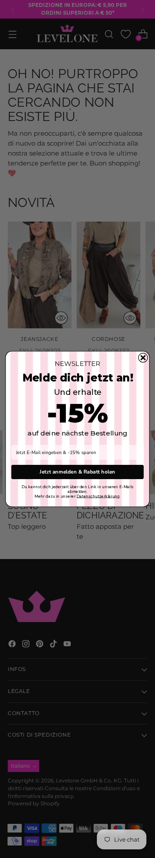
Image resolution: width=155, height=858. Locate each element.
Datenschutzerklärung (98, 496)
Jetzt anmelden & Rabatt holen (77, 471)
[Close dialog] (143, 357)
